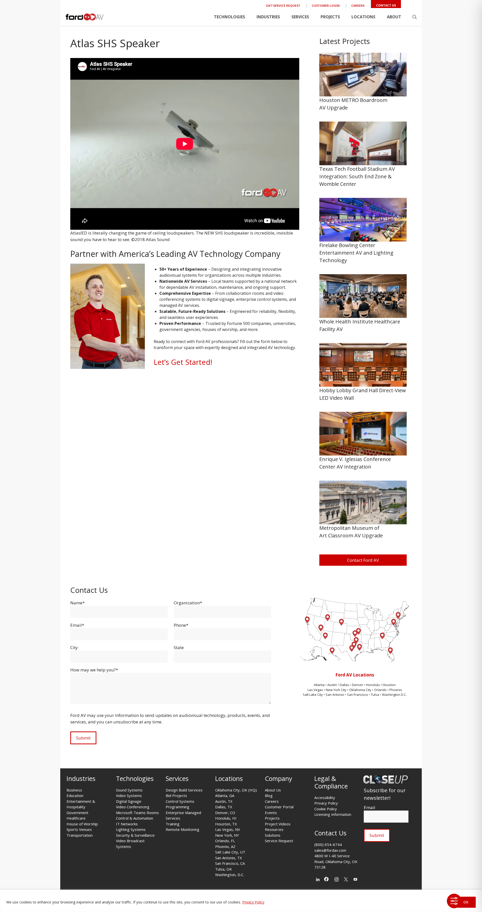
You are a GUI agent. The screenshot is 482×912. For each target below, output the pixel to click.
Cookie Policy (325, 808)
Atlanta (319, 684)
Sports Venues (79, 829)
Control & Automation (134, 818)
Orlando (380, 690)
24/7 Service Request (283, 6)
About (394, 17)
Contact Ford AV (363, 560)
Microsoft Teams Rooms (137, 812)
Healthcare (76, 818)
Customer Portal (279, 806)
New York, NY (227, 835)
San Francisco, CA (230, 863)
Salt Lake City (313, 694)
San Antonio (335, 694)
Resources (274, 829)
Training (172, 823)
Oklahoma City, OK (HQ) (236, 789)
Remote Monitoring (182, 829)
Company (278, 778)
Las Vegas (315, 690)
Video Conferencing (132, 806)
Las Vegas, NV (227, 829)
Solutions (272, 835)
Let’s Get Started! (183, 362)
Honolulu (373, 684)
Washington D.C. (394, 694)
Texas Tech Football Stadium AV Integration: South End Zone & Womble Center (357, 176)
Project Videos (277, 823)
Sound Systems (129, 789)
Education (75, 795)
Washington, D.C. (229, 874)
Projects (330, 17)
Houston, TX (226, 823)
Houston (389, 684)
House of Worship (82, 823)
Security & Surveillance (135, 835)
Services (300, 17)
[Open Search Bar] (414, 16)
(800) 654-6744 (328, 844)
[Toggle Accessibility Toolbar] (454, 901)
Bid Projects (176, 795)
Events (271, 812)
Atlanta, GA (224, 795)
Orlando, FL (225, 840)
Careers (358, 6)
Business (74, 789)
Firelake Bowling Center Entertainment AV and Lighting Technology (356, 253)
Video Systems (129, 795)
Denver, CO (225, 812)
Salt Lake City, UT (230, 851)
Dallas (345, 684)
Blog (269, 795)
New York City (336, 690)
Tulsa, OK (223, 869)
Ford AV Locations (354, 675)
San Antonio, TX (228, 857)
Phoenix (395, 690)
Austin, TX (223, 801)
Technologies (229, 17)
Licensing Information (332, 814)
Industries (268, 17)
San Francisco (357, 694)
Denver (358, 684)
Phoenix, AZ (225, 846)
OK (465, 902)
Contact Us (386, 5)
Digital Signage (128, 801)
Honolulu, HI (225, 818)
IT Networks (127, 823)
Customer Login (326, 6)
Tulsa (375, 694)
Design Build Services (184, 789)
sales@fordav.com (330, 850)
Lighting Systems (131, 829)
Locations (363, 17)
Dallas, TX (223, 806)
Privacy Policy (253, 902)
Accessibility (324, 797)
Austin (332, 684)
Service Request (279, 840)
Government (77, 812)
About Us (273, 789)
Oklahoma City (360, 690)
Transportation (80, 835)
